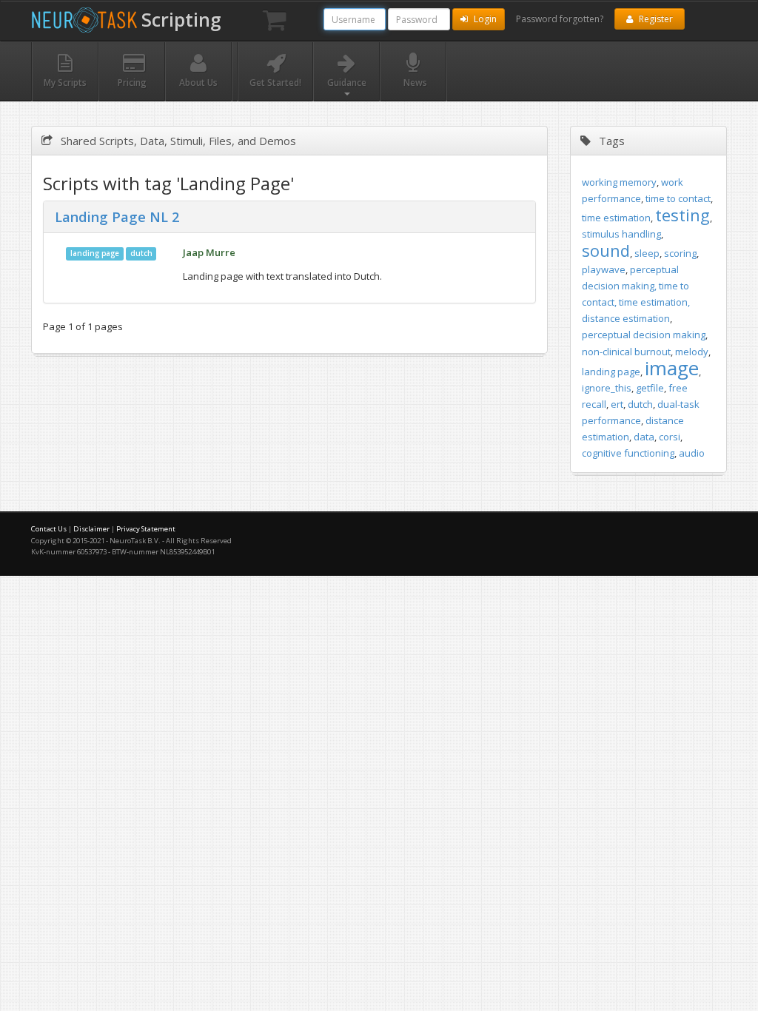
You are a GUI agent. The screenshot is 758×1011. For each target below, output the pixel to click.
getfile (650, 387)
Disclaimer (91, 529)
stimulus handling (621, 234)
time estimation (616, 217)
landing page (94, 253)
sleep (647, 253)
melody (691, 351)
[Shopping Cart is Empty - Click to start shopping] (275, 21)
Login (484, 19)
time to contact (678, 198)
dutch (141, 253)
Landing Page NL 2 (117, 217)
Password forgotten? (559, 19)
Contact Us (49, 529)
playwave (603, 269)
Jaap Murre (209, 252)
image (672, 368)
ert (617, 404)
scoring (680, 253)
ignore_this (606, 387)
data (644, 436)
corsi (669, 436)
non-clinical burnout (626, 351)
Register (655, 19)
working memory (619, 182)
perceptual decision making (643, 334)
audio (692, 453)
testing (682, 215)
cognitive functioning (628, 453)
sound (606, 250)
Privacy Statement (145, 529)
